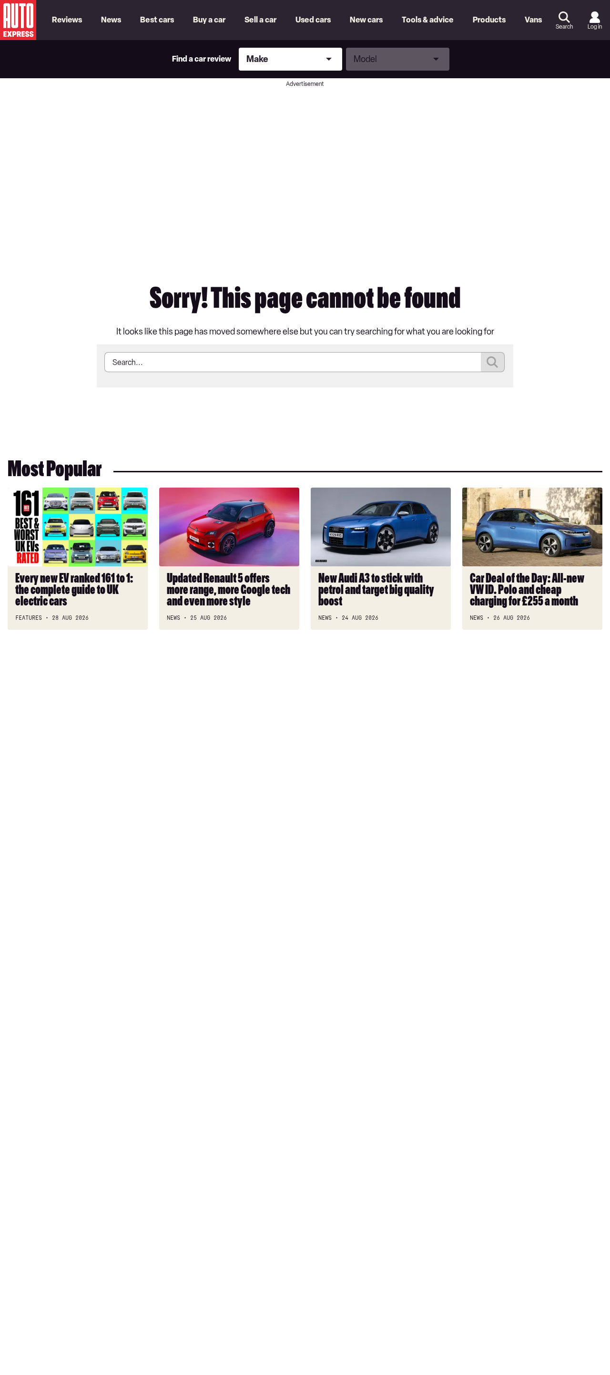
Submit (493, 362)
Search (564, 26)
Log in (595, 26)
